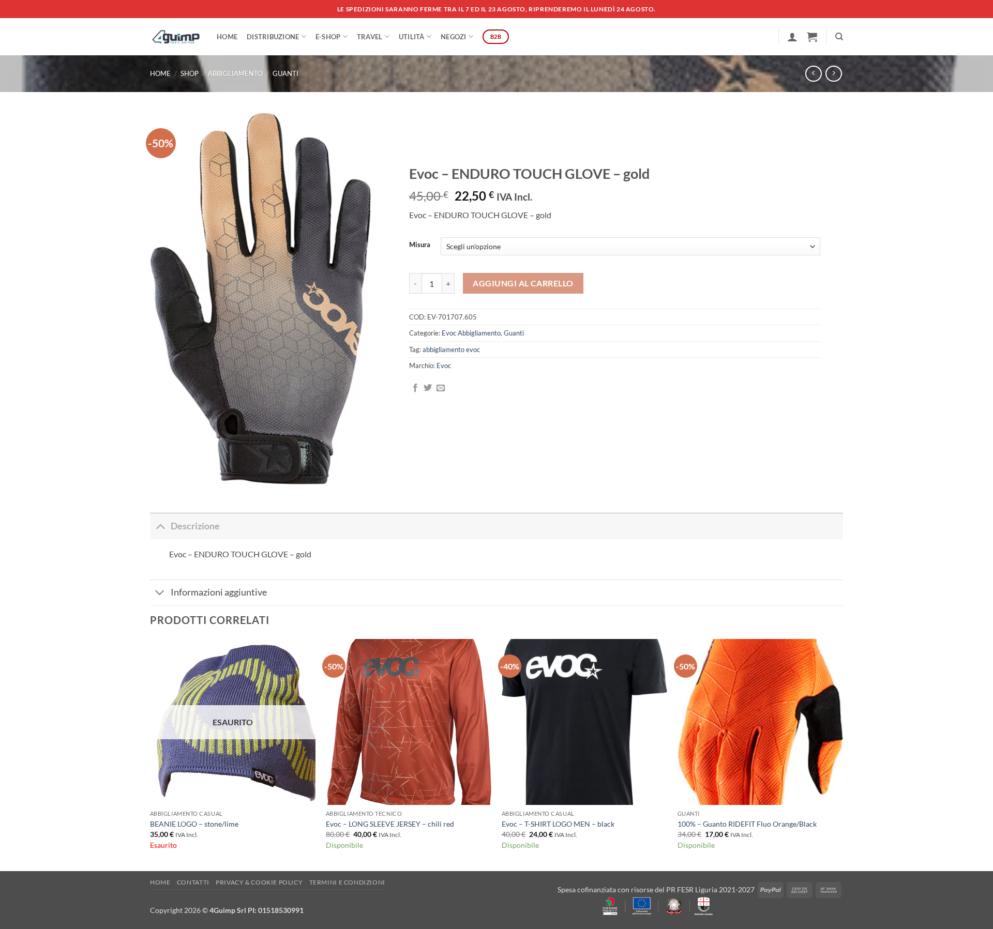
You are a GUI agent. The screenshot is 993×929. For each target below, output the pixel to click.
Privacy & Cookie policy (259, 882)
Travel (370, 37)
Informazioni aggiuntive (219, 592)
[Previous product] (833, 74)
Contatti (193, 882)
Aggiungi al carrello (523, 283)
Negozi (454, 37)
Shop (189, 73)
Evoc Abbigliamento (471, 333)
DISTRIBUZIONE (273, 37)
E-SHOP (328, 37)
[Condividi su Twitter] (428, 388)
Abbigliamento (235, 73)
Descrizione (195, 526)
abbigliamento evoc (451, 349)
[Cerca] (839, 37)
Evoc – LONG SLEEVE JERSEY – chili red (390, 823)
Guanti (285, 73)
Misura (419, 245)
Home (227, 37)
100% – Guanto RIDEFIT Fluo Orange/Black (747, 823)
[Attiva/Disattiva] (160, 526)
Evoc (444, 365)
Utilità (412, 37)
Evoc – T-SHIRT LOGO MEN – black (558, 823)
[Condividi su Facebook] (415, 388)
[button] (792, 36)
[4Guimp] (175, 36)
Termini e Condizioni (347, 882)
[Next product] (813, 74)
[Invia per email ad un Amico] (441, 388)
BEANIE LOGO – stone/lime (194, 823)
